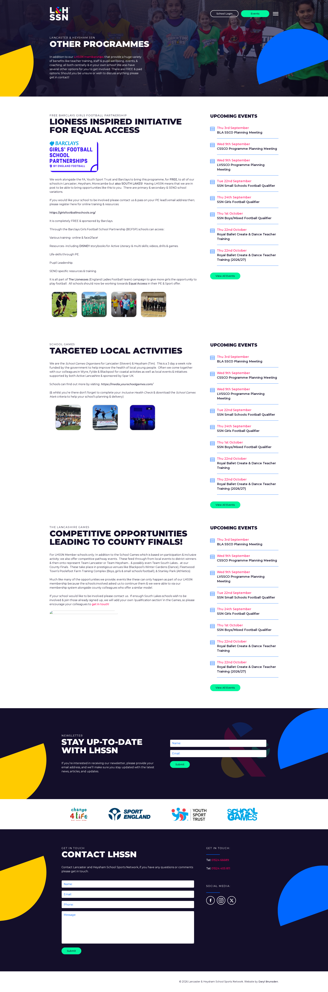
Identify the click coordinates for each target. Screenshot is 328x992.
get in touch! (100, 604)
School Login (224, 13)
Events (255, 13)
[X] (231, 903)
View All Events (225, 276)
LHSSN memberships (89, 57)
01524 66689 (220, 860)
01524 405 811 (220, 868)
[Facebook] (210, 903)
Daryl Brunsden (268, 981)
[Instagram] (221, 903)
